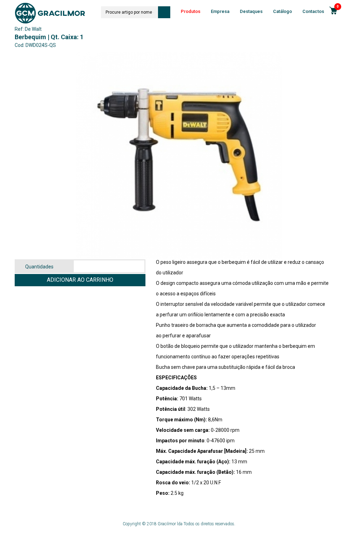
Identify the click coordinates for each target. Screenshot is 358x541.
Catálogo (282, 11)
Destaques (251, 11)
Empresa (220, 11)
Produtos (190, 11)
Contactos (313, 11)
